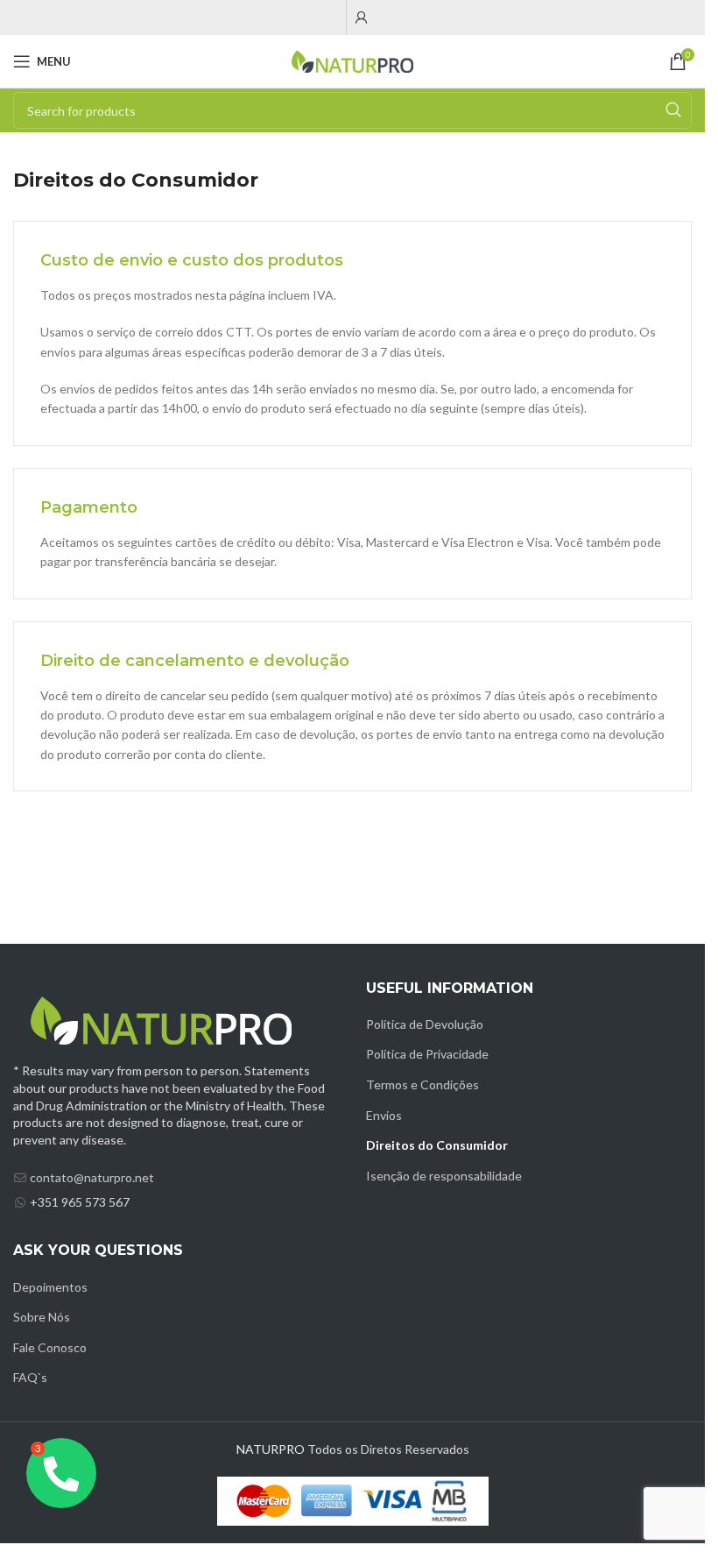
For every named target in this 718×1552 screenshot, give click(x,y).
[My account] (362, 17)
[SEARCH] (673, 110)
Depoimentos (50, 1286)
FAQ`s (30, 1377)
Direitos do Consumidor (437, 1144)
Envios (384, 1115)
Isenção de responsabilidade (444, 1175)
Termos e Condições (422, 1084)
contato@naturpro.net (92, 1177)
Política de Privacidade (427, 1053)
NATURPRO (270, 1449)
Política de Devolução (424, 1024)
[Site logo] (353, 60)
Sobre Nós (41, 1316)
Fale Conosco (50, 1347)
